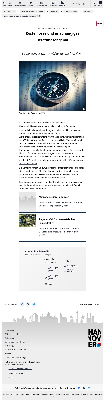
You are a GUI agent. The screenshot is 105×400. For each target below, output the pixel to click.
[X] (34, 304)
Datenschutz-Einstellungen (16, 357)
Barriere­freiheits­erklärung (16, 342)
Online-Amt (53, 5)
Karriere (62, 5)
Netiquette (9, 346)
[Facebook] (22, 304)
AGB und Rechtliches (13, 334)
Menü (100, 6)
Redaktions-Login (12, 377)
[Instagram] (28, 304)
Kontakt (8, 354)
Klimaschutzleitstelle (37, 251)
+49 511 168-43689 (53, 277)
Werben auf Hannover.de (15, 350)
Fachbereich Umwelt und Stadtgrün (38, 255)
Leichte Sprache (41, 5)
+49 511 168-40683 (53, 269)
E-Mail (50, 284)
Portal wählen (81, 4)
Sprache (31, 5)
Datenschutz (10, 338)
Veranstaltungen (20, 5)
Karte (10, 5)
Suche (94, 6)
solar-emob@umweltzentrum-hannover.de (44, 185)
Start (4, 5)
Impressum (9, 330)
